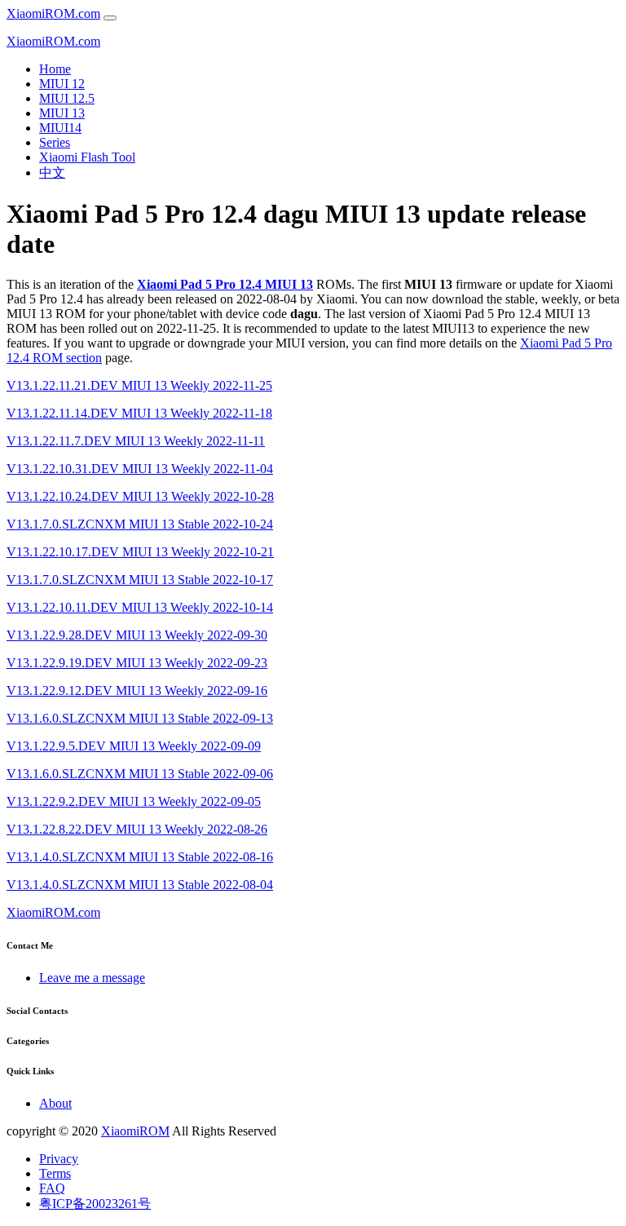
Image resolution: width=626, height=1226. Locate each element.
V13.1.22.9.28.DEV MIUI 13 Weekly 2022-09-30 (137, 635)
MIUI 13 (62, 113)
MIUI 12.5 (67, 98)
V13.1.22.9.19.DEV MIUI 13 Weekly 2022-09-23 (137, 663)
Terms (55, 1173)
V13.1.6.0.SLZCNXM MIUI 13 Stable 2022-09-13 (140, 718)
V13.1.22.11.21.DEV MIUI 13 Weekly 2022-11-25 (139, 385)
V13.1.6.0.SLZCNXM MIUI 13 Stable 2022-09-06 (140, 774)
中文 (52, 172)
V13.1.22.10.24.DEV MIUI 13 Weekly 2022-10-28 (140, 496)
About (55, 1103)
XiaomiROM (135, 1131)
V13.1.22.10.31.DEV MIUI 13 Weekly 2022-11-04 (140, 469)
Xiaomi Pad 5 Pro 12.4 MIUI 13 (225, 284)
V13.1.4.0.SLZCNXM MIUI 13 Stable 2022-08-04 (140, 885)
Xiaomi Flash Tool (87, 157)
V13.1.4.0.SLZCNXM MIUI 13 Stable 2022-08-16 (140, 857)
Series (54, 142)
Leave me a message (92, 978)
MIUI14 (60, 128)
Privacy (58, 1159)
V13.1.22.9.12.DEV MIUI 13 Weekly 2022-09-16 (137, 690)
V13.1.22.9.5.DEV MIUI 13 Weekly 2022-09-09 (134, 746)
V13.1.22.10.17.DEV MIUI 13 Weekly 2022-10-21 (140, 552)
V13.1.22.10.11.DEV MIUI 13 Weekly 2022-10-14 (140, 607)
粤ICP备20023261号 (95, 1204)
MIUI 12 (62, 84)
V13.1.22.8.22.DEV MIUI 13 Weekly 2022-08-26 (137, 829)
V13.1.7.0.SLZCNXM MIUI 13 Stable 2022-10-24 (140, 524)
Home (55, 69)
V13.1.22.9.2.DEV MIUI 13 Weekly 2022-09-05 (134, 801)
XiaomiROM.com (53, 13)
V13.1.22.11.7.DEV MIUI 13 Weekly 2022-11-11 (136, 441)
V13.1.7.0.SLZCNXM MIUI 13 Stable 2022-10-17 (140, 579)
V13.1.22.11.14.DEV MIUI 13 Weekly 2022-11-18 (139, 413)
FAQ (52, 1188)
